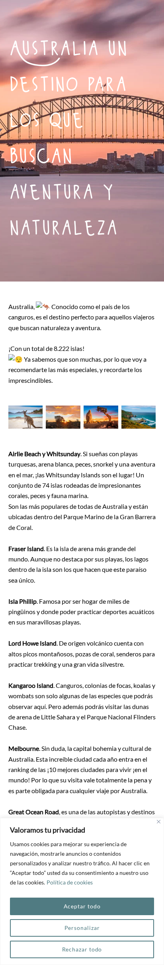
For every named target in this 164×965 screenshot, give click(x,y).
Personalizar (82, 927)
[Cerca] (158, 821)
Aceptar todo (82, 906)
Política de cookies (70, 882)
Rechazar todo (82, 949)
